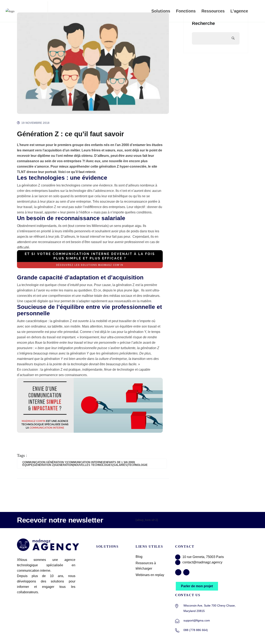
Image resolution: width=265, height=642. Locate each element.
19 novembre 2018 (34, 122)
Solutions (160, 11)
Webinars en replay (150, 575)
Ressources (213, 11)
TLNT (21, 172)
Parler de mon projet (197, 586)
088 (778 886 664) (195, 630)
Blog (139, 556)
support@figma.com (196, 620)
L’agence (239, 11)
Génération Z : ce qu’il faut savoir (70, 134)
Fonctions (186, 11)
